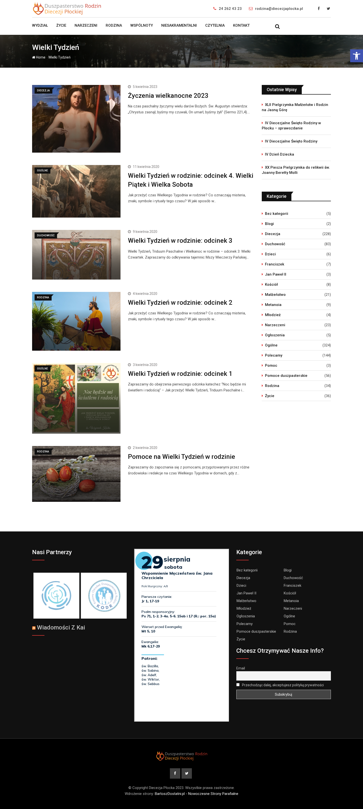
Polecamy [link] (273, 355)
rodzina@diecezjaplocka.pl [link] (279, 8)
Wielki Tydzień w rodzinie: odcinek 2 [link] (180, 302)
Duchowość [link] (275, 244)
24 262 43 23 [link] (230, 8)
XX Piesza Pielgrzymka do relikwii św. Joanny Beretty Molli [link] (296, 170)
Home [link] (40, 57)
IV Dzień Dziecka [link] (279, 154)
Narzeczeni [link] (86, 25)
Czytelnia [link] (215, 25)
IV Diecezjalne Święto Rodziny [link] (291, 141)
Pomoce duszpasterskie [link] (286, 375)
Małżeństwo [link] (275, 294)
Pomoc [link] (271, 365)
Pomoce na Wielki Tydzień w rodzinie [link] (181, 456)
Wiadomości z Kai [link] (61, 627)
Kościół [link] (271, 284)
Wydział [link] (40, 25)
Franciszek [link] (274, 264)
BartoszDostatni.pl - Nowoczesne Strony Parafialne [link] (196, 793)
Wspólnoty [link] (141, 25)
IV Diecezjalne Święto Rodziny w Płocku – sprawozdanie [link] (291, 125)
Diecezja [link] (272, 234)
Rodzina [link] (114, 25)
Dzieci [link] (270, 254)
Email (240, 668)
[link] (356, 55)
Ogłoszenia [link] (275, 335)
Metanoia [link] (273, 305)
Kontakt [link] (241, 25)
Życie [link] (61, 25)
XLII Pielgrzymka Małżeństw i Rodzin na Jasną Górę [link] (295, 107)
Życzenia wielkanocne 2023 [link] (168, 95)
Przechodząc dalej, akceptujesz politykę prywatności (282, 685)
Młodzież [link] (273, 315)
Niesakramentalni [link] (179, 25)
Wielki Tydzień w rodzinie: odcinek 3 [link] (180, 240)
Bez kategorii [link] (276, 213)
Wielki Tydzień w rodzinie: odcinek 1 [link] (180, 373)
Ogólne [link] (271, 345)
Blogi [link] (269, 224)
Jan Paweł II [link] (275, 274)
